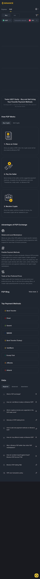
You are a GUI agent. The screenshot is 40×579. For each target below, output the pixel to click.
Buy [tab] (6, 15)
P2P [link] (10, 9)
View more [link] (32, 292)
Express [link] (4, 9)
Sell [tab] (15, 15)
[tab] (4, 9)
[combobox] (6, 20)
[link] (20, 310)
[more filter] (37, 15)
